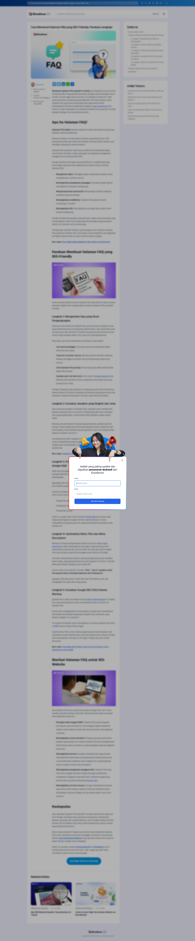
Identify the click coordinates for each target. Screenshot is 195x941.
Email (76, 489)
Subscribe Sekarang (97, 501)
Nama (76, 478)
